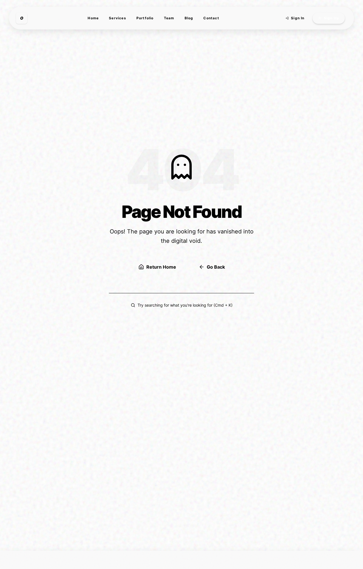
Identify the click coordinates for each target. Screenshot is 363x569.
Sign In (297, 18)
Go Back (216, 267)
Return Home (161, 267)
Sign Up (331, 18)
